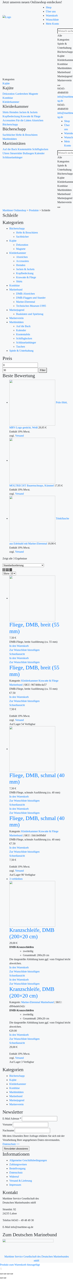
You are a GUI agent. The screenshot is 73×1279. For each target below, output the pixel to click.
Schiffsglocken (40, 149)
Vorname (7, 1124)
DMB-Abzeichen (25, 293)
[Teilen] (4, 1273)
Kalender (39, 153)
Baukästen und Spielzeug (29, 314)
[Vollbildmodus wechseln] (8, 1273)
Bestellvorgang (17, 1168)
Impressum (15, 1184)
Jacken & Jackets (28, 112)
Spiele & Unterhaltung (21, 350)
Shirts (6, 112)
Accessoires (9, 120)
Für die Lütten (24, 120)
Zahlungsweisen (18, 1164)
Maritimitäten (10, 138)
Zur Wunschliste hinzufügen (24, 649)
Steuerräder (16, 153)
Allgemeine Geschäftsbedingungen (28, 1160)
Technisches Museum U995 (31, 305)
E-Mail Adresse (12, 1118)
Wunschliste (52, 19)
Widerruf (14, 1176)
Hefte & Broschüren (27, 134)
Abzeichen (37, 120)
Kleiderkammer (11, 101)
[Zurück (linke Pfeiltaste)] (1, 1277)
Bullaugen (29, 153)
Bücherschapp (10, 124)
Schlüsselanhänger (12, 157)
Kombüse (8, 97)
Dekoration (9, 93)
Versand (19, 435)
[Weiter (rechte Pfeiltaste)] (4, 1277)
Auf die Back (10, 149)
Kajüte (6, 83)
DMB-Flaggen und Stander (30, 297)
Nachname (8, 1130)
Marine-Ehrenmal (25, 301)
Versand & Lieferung (20, 1180)
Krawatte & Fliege (30, 116)
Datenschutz (16, 1172)
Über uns (51, 11)
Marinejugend (16, 309)
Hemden (14, 112)
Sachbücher (9, 134)
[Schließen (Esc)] (1, 1273)
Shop (48, 7)
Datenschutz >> (11, 1144)
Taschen (20, 346)
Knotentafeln (25, 149)
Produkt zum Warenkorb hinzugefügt (20, 1264)
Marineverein (16, 318)
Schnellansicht (17, 654)
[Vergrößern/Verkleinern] (11, 1273)
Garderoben (22, 93)
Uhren (6, 153)
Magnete (33, 93)
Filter (42, 370)
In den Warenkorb (19, 645)
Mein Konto (52, 23)
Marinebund (15, 289)
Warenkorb (52, 15)
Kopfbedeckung (12, 116)
